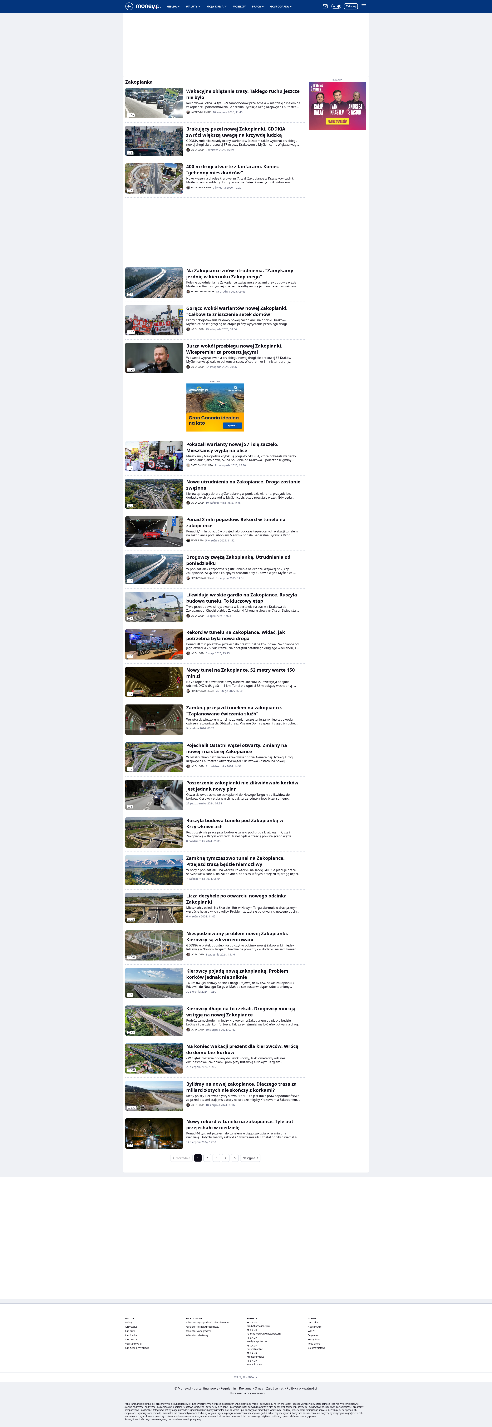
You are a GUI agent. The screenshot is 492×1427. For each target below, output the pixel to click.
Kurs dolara (131, 1339)
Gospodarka (279, 6)
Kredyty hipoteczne (257, 1341)
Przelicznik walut (133, 1343)
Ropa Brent (314, 1343)
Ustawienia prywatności (246, 1393)
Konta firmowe (254, 1364)
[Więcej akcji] (303, 90)
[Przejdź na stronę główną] (129, 9)
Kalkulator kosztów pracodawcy (202, 1326)
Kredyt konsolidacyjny (258, 1326)
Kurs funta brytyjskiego (137, 1348)
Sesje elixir (313, 1335)
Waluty (191, 6)
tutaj (198, 1419)
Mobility (239, 6)
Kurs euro (130, 1331)
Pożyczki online (255, 1349)
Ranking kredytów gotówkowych (264, 1333)
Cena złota (313, 1322)
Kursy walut (131, 1326)
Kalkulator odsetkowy (197, 1335)
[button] (336, 6)
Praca (256, 6)
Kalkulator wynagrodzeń (198, 1331)
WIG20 (311, 1331)
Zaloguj (351, 6)
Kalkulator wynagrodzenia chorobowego (207, 1322)
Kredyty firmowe (255, 1356)
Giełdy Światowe (316, 1348)
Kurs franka (131, 1335)
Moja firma (215, 6)
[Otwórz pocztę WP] (325, 6)
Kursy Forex (314, 1339)
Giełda (172, 6)
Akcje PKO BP (315, 1326)
